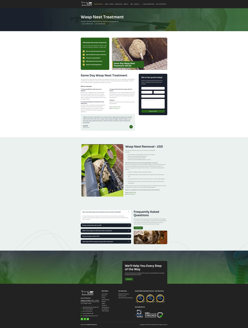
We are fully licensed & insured (95, 51)
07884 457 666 (116, 107)
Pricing (106, 4)
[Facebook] (82, 319)
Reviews (112, 4)
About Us (126, 4)
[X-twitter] (85, 319)
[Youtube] (88, 319)
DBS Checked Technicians (94, 61)
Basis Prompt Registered (94, 64)
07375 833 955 (115, 108)
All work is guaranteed (93, 58)
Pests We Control (98, 4)
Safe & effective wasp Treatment (96, 54)
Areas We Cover (118, 4)
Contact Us (136, 4)
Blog (132, 4)
